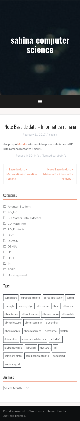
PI (9, 263)
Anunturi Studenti (19, 206)
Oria (59, 411)
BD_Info (34, 155)
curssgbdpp (26, 306)
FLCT (11, 258)
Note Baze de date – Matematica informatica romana (58, 174)
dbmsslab (68, 314)
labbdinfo (55, 339)
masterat (45, 347)
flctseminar (11, 339)
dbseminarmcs (32, 331)
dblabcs (68, 306)
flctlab (64, 331)
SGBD (12, 269)
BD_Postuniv (16, 229)
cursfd (70, 297)
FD (9, 252)
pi (55, 347)
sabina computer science (40, 44)
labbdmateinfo (13, 347)
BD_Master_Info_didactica (24, 218)
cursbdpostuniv (53, 297)
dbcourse (43, 306)
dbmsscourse (50, 314)
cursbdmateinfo (30, 297)
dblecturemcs (30, 314)
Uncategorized (17, 275)
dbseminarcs (12, 331)
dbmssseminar (33, 322)
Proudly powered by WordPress (23, 411)
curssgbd (10, 306)
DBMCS (13, 240)
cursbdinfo (59, 155)
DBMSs (12, 246)
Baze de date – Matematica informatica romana (22, 174)
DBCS (11, 235)
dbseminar (52, 322)
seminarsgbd (12, 364)
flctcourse (51, 331)
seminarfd (59, 355)
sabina (53, 134)
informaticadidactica (34, 339)
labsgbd (31, 347)
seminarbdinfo (13, 355)
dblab (56, 306)
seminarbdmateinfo (37, 355)
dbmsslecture (13, 322)
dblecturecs (11, 314)
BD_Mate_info (17, 223)
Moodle (22, 144)
